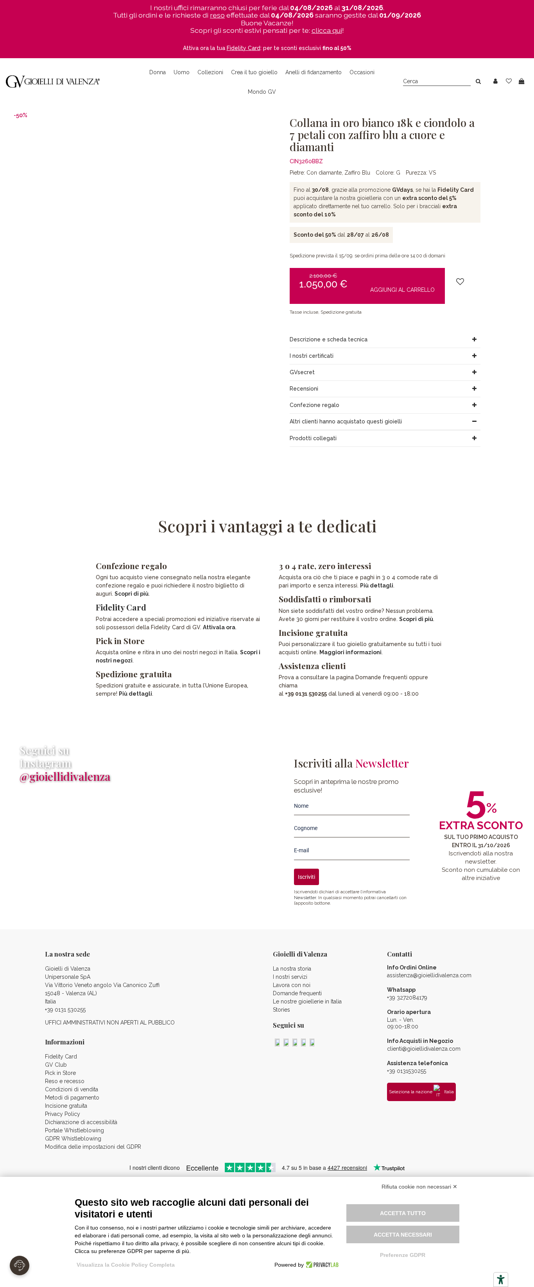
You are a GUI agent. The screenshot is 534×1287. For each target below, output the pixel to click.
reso (217, 15)
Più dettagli (135, 694)
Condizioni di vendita (71, 1089)
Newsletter (305, 897)
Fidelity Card (121, 607)
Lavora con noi (291, 985)
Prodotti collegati (313, 438)
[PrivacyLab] (321, 1265)
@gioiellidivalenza (65, 776)
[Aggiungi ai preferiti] (460, 282)
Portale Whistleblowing (74, 1130)
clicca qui (327, 30)
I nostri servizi (290, 977)
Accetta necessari (403, 1235)
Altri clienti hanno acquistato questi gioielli (346, 421)
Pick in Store (60, 1073)
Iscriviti (306, 877)
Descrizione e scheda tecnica (328, 339)
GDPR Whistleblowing (73, 1138)
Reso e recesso (64, 1081)
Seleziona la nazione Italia (421, 1091)
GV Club (56, 1065)
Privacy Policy (62, 1114)
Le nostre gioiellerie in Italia (307, 1001)
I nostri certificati (311, 356)
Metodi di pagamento (72, 1097)
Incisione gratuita (66, 1106)
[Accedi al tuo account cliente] (495, 81)
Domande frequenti (297, 993)
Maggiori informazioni (350, 652)
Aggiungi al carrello (402, 289)
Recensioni (304, 389)
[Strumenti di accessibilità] (500, 1279)
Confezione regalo (314, 405)
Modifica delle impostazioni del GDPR (93, 1147)
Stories (281, 1010)
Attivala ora (219, 627)
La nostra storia (292, 969)
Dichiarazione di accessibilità (81, 1122)
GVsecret (302, 372)
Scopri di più (132, 594)
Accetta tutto (403, 1213)
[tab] (385, 340)
